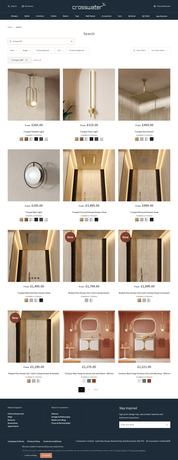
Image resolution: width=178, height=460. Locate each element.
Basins (65, 16)
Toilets (53, 16)
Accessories (106, 16)
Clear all (37, 60)
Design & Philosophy (60, 416)
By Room (132, 16)
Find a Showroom (16, 413)
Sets (120, 16)
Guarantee (13, 423)
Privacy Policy (33, 441)
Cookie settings (30, 455)
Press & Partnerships (60, 423)
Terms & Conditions (52, 441)
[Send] (166, 424)
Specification (161, 16)
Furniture (40, 16)
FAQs (10, 416)
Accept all (46, 455)
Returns (11, 420)
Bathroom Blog (58, 420)
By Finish (145, 16)
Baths (27, 16)
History (54, 413)
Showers (14, 16)
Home (10, 27)
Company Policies (16, 441)
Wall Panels (90, 16)
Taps (77, 16)
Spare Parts (13, 426)
